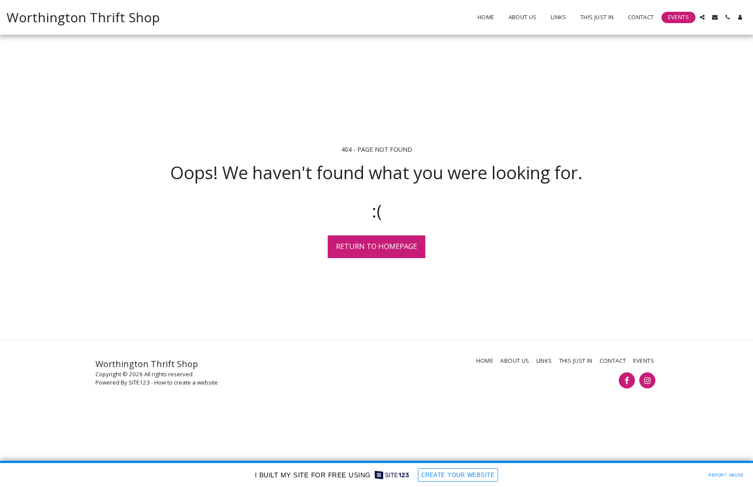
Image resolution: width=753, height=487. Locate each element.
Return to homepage (376, 246)
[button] (702, 17)
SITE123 (139, 382)
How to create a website (186, 382)
